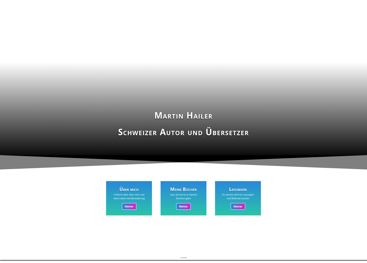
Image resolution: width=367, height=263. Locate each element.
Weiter (129, 206)
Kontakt (170, 241)
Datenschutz (227, 241)
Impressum (117, 241)
